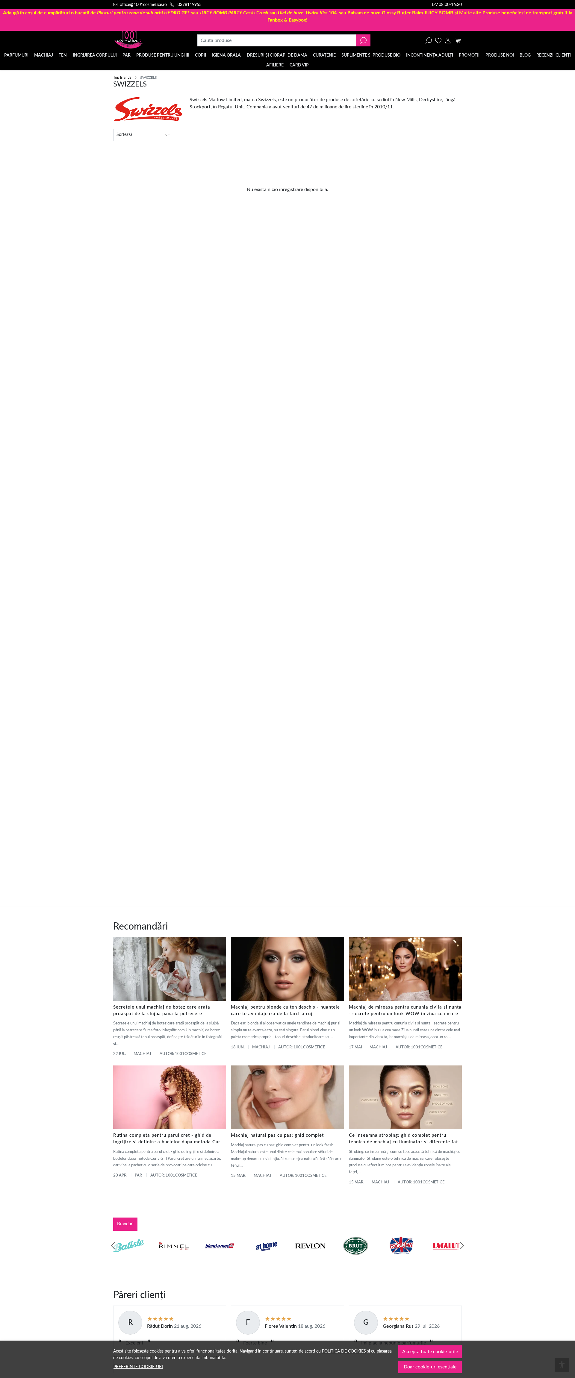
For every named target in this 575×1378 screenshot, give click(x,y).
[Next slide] (462, 1245)
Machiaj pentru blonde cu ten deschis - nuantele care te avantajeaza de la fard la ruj (285, 1010)
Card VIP (299, 65)
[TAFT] (174, 1257)
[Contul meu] (448, 40)
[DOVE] (355, 1257)
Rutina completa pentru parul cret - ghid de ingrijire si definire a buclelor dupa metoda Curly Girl (169, 1139)
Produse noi (499, 55)
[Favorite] (438, 40)
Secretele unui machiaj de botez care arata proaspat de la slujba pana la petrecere (161, 1010)
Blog (525, 55)
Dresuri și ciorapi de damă (277, 55)
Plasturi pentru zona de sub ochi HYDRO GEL (143, 12)
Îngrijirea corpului (95, 55)
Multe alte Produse (479, 12)
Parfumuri (16, 55)
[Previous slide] (113, 1245)
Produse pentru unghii (162, 55)
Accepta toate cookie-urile (430, 1351)
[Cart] (457, 40)
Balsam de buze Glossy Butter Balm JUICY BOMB (400, 12)
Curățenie (324, 55)
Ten (63, 55)
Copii (200, 55)
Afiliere (275, 65)
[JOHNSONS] (219, 1257)
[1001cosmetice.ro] (145, 40)
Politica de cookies (344, 1351)
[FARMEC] (310, 1257)
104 (307, 12)
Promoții (469, 55)
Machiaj (43, 55)
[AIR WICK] (128, 1257)
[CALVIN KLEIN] (446, 1257)
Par (138, 1175)
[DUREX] (265, 1257)
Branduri (125, 1224)
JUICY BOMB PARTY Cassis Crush (233, 12)
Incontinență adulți (429, 55)
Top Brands (122, 77)
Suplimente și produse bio (370, 55)
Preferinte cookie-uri (138, 1367)
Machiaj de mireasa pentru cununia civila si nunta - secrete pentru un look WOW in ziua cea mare (405, 1010)
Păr (126, 55)
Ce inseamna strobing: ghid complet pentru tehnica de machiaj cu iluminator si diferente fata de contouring (405, 1139)
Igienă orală (226, 55)
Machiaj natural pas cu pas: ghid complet (277, 1135)
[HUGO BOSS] (401, 1257)
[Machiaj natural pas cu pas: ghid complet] (287, 1097)
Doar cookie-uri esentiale (430, 1367)
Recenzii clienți (553, 55)
